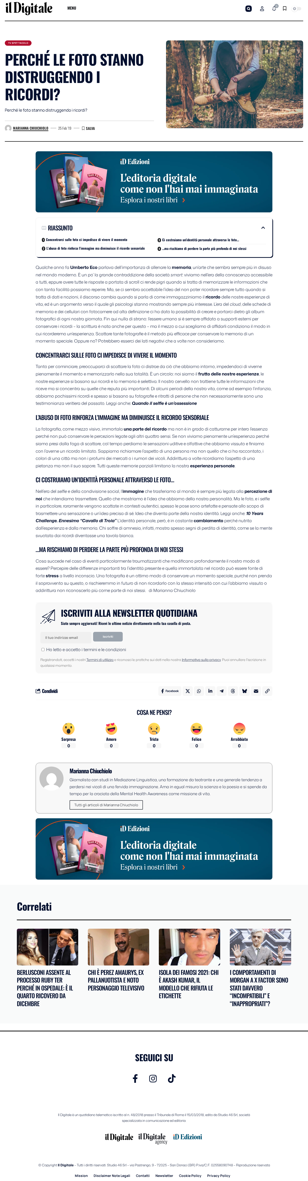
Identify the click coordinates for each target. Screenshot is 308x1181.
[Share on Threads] (233, 691)
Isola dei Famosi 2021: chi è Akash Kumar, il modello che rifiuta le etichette (188, 984)
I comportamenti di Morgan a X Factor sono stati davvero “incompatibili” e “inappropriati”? (259, 988)
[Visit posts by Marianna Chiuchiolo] (8, 128)
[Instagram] (153, 1078)
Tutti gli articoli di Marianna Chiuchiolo (106, 804)
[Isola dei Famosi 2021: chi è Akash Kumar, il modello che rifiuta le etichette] (189, 947)
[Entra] (262, 8)
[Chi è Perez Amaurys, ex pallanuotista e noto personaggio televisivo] (118, 947)
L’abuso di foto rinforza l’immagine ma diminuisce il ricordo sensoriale (95, 248)
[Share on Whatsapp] (199, 691)
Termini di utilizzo (100, 659)
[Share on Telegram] (222, 691)
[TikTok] (172, 1078)
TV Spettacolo (18, 42)
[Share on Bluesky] (244, 691)
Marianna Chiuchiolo (30, 128)
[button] (248, 9)
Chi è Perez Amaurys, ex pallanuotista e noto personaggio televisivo (116, 980)
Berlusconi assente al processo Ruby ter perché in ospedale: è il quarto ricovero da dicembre (45, 988)
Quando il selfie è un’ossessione (164, 403)
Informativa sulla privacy (201, 659)
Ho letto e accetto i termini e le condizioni (86, 649)
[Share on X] (188, 691)
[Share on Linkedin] (210, 691)
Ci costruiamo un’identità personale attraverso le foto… (200, 239)
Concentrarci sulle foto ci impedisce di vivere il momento (86, 239)
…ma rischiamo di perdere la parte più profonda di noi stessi (204, 248)
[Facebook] (135, 1078)
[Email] (256, 691)
